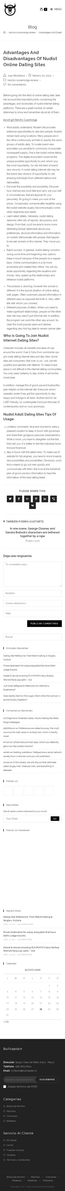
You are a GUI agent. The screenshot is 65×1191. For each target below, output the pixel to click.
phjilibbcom (9, 728)
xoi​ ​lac (6, 762)
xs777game (9, 718)
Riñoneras (48, 1180)
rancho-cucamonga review (23, 80)
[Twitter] (8, 790)
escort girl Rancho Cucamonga (20, 119)
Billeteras (11, 1121)
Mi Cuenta (11, 1140)
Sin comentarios (17, 84)
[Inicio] (4, 32)
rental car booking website (16, 752)
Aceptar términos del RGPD (22, 1086)
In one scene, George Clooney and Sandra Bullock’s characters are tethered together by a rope (33, 532)
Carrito (10, 1145)
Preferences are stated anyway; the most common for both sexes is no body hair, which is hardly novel (31, 732)
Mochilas (11, 1111)
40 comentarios (25, 955)
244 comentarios (25, 924)
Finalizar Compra (15, 1150)
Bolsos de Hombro (16, 1106)
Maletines (32, 1180)
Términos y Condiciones (18, 1160)
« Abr (6, 1021)
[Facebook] (18, 790)
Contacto (11, 1155)
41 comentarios (25, 939)
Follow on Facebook (18, 830)
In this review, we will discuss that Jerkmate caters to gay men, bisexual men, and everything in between (29, 766)
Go (55, 818)
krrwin (6, 742)
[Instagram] (28, 790)
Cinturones (12, 1116)
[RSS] (49, 790)
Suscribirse (47, 1079)
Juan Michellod (16, 75)
